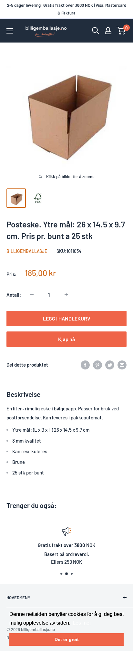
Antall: (13, 295)
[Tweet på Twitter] (109, 364)
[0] (121, 30)
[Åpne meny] (9, 31)
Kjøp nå (66, 339)
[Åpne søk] (95, 30)
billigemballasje (26, 251)
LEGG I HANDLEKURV (66, 318)
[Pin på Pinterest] (97, 364)
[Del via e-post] (122, 364)
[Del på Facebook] (85, 364)
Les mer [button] (82, 623)
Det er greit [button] (67, 639)
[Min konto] (108, 30)
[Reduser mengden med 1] (32, 295)
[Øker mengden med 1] (66, 295)
